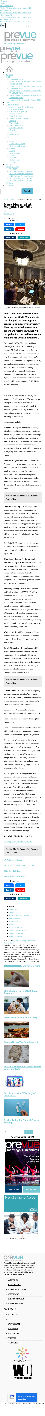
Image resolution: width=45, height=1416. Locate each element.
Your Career (13, 132)
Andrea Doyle (9, 214)
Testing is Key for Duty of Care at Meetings (21, 1121)
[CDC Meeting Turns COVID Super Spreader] (16, 986)
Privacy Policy (16, 1299)
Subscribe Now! (31, 1189)
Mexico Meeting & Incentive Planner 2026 (15, 8)
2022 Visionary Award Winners (20, 178)
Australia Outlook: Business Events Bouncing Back (22, 1067)
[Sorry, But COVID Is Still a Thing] (16, 1013)
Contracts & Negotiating (18, 111)
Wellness (12, 121)
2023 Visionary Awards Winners (21, 176)
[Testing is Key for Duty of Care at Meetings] (16, 1116)
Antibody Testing (15, 936)
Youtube (13, 1343)
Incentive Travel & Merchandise (21, 107)
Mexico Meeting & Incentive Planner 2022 (25, 100)
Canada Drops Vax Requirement (21, 1042)
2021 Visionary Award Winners (20, 181)
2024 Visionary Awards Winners (21, 174)
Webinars (9, 183)
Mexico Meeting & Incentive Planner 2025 (15, 13)
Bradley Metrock (15, 918)
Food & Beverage (15, 116)
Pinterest (13, 1333)
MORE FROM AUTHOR (30, 966)
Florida (12, 162)
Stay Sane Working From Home (24, 941)
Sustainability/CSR (16, 128)
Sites (7, 137)
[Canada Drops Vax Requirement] (16, 1038)
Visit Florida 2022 (16, 98)
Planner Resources (13, 105)
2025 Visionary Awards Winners (21, 171)
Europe (12, 151)
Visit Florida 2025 (6, 10)
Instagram (14, 1324)
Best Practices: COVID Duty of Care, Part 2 (19, 1094)
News (8, 102)
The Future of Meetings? (15, 876)
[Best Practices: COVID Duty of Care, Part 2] (14, 1089)
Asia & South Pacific (17, 144)
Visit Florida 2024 (6, 15)
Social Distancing (15, 927)
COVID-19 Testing (16, 933)
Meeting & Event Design (18, 118)
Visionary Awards (12, 167)
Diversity (12, 130)
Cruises (12, 148)
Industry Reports (15, 114)
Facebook (13, 1314)
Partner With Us (17, 1289)
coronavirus (13, 909)
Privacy (20, 1399)
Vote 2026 (13, 169)
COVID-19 (13, 912)
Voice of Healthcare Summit (19, 915)
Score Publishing (15, 921)
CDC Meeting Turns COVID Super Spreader (21, 992)
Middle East (13, 158)
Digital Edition (13, 1189)
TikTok (12, 1338)
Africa (11, 141)
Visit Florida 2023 (6, 19)
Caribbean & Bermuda (17, 146)
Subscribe (9, 185)
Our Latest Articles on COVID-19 (19, 865)
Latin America (14, 153)
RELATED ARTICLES (12, 966)
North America (14, 160)
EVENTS (9, 164)
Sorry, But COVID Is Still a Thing (20, 1017)
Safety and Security (16, 109)
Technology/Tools (16, 125)
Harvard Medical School (18, 930)
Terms (24, 1399)
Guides (2, 3)
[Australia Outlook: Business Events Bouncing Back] (16, 1062)
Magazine (3, 1)
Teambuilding (14, 123)
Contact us (14, 1285)
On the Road (14, 135)
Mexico (12, 155)
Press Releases (16, 1304)
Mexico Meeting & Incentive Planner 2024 (15, 17)
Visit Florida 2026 (6, 6)
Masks (11, 924)
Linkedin (13, 1329)
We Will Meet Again (13, 860)
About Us (13, 1280)
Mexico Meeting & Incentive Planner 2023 (15, 22)
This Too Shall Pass (12, 871)
